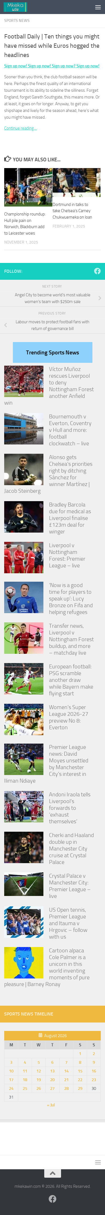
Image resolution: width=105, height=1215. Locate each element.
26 (38, 1088)
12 (38, 1071)
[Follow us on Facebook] (97, 271)
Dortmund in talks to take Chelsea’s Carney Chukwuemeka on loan (72, 211)
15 (80, 1071)
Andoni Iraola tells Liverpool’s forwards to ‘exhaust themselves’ (69, 808)
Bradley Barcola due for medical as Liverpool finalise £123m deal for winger (70, 518)
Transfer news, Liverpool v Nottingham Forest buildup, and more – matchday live (71, 639)
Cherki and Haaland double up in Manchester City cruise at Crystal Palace (71, 848)
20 (52, 1079)
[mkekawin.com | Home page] (19, 7)
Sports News (17, 20)
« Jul (51, 1105)
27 (52, 1088)
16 (94, 1071)
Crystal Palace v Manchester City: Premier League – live (70, 885)
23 (94, 1079)
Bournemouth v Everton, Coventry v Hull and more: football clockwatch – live (70, 430)
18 (25, 1079)
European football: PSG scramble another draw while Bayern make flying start (71, 680)
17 (11, 1079)
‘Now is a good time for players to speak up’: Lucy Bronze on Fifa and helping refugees (71, 598)
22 (80, 1079)
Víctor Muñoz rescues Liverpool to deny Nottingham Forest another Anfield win (49, 386)
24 (11, 1088)
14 (66, 1071)
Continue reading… (20, 128)
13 (52, 1071)
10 (11, 1071)
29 (80, 1088)
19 (38, 1079)
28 (66, 1088)
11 (25, 1071)
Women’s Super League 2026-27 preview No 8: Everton (68, 717)
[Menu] (98, 7)
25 (25, 1088)
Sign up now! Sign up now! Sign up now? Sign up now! (51, 65)
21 (66, 1079)
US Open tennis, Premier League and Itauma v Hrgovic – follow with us (68, 923)
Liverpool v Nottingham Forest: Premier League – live (67, 555)
